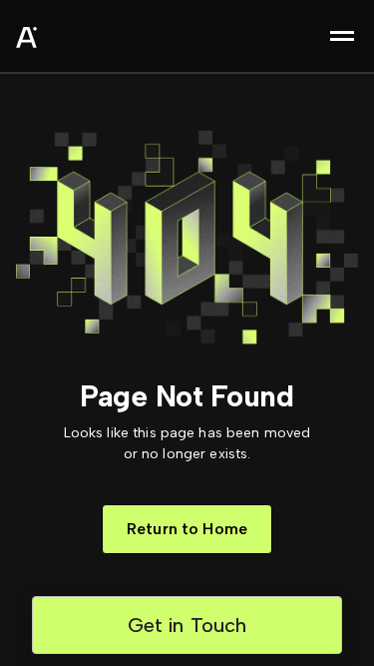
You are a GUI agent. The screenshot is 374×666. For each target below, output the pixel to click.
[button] (342, 36)
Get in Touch (187, 625)
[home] (76, 40)
